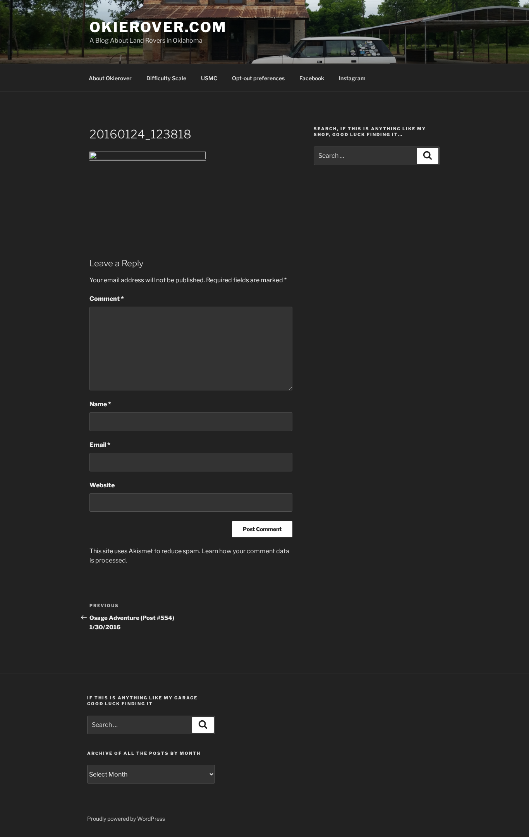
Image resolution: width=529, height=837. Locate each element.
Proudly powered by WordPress (126, 818)
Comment (106, 298)
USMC (209, 78)
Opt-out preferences (258, 78)
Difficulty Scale (166, 78)
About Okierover (110, 78)
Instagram (352, 78)
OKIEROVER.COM (158, 27)
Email (99, 445)
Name (100, 404)
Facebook (311, 78)
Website (102, 485)
